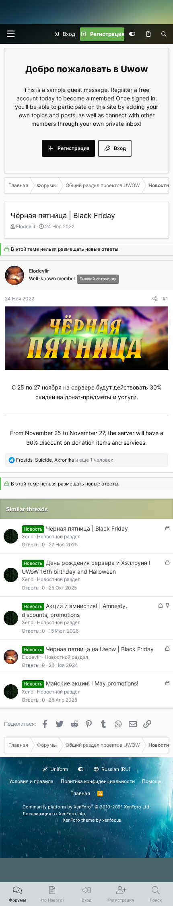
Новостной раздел (58, 536)
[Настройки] (132, 34)
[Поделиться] (155, 299)
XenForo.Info (72, 813)
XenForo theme (79, 820)
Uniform (58, 769)
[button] (10, 34)
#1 (165, 299)
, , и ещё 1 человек (64, 460)
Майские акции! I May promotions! (92, 683)
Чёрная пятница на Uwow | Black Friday (100, 649)
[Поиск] (164, 34)
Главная (80, 793)
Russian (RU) (115, 769)
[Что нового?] (148, 34)
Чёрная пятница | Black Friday (87, 528)
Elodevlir (25, 226)
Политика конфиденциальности (98, 781)
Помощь (152, 781)
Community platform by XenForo (86, 807)
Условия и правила (31, 781)
